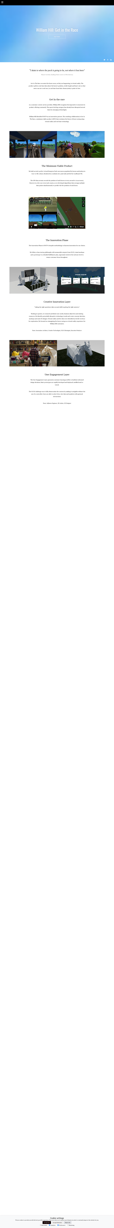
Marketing (71, 1225)
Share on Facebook (108, 60)
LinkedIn (111, 60)
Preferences (62, 1225)
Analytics (52, 1225)
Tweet (104, 60)
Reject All (67, 1222)
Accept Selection (57, 1222)
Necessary (44, 1225)
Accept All (47, 1222)
